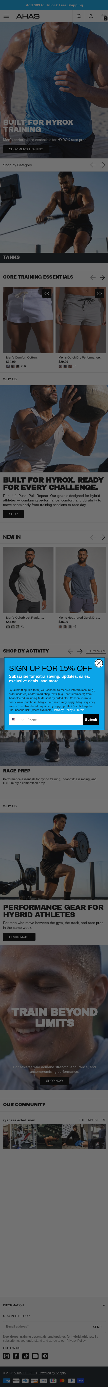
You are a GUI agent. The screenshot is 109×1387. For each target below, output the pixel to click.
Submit (89, 719)
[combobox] (15, 719)
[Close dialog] (97, 663)
